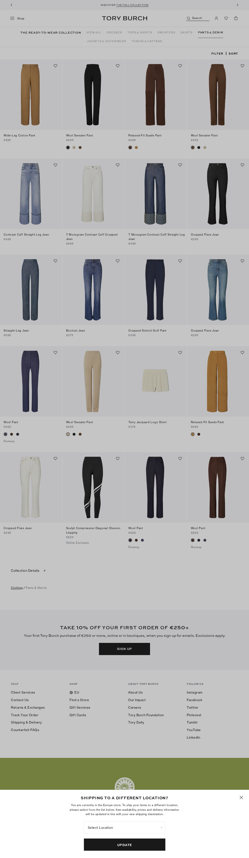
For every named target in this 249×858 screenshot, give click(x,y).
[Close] (241, 797)
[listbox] (124, 827)
